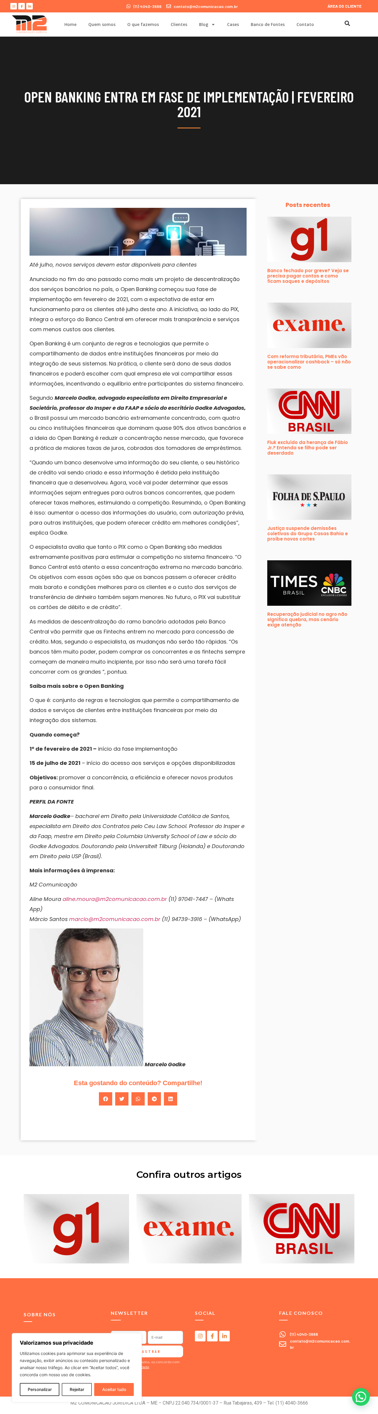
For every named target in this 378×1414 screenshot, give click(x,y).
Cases (233, 24)
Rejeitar (77, 1389)
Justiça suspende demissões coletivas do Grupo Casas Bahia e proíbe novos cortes (307, 533)
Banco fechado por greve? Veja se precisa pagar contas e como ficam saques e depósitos (308, 275)
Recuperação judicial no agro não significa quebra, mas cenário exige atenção (307, 619)
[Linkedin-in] (29, 6)
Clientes (179, 24)
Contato (305, 24)
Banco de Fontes (268, 24)
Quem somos (101, 24)
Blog (203, 24)
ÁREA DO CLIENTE (344, 6)
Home (70, 24)
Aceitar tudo (114, 1389)
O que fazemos (143, 24)
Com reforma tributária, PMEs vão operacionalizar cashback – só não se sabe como (309, 361)
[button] (347, 23)
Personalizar (40, 1389)
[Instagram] (13, 6)
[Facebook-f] (21, 6)
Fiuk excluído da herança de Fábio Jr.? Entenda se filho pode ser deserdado (307, 447)
